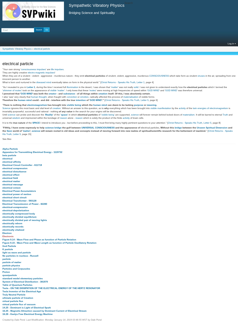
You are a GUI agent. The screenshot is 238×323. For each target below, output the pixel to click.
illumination (72, 87)
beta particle (9, 155)
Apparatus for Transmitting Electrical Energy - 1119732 (32, 152)
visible (53, 90)
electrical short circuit (14, 197)
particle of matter (11, 262)
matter (114, 87)
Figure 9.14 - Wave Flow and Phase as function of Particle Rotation (39, 239)
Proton (6, 272)
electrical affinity (11, 162)
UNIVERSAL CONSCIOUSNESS (98, 127)
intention (81, 100)
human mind (25, 100)
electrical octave (11, 187)
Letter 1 (141, 82)
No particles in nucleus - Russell (20, 255)
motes (93, 90)
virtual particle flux (12, 301)
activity (182, 108)
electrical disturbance (14, 171)
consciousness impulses (33, 69)
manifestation (164, 108)
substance (69, 93)
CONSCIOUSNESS (159, 76)
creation (103, 93)
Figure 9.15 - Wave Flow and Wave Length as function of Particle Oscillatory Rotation (49, 243)
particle (6, 259)
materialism (189, 114)
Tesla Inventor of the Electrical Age (21, 291)
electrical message (12, 184)
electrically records (12, 226)
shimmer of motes (12, 90)
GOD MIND (153, 90)
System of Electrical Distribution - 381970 (25, 281)
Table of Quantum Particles (17, 285)
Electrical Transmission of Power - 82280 (24, 204)
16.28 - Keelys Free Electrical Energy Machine (27, 314)
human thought (39, 97)
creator (52, 93)
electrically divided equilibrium (19, 217)
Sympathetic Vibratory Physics (17, 49)
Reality (49, 114)
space (64, 114)
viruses (201, 76)
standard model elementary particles (22, 278)
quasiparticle (9, 275)
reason (63, 118)
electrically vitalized (13, 230)
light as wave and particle (16, 252)
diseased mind (43, 82)
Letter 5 (145, 100)
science (11, 114)
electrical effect (10, 174)
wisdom (16, 118)
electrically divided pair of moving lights (24, 220)
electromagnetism (37, 105)
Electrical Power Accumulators (19, 191)
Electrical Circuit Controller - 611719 (22, 165)
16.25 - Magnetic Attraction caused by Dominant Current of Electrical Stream (44, 311)
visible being (74, 105)
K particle (7, 249)
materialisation (130, 97)
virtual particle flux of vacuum (18, 304)
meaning (151, 105)
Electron (7, 233)
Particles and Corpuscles (16, 268)
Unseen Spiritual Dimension (212, 127)
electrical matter (11, 181)
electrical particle (42, 49)
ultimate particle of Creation (17, 298)
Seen (9, 131)
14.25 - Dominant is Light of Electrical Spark (26, 307)
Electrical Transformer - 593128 (19, 200)
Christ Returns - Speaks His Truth (118, 82)
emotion (84, 97)
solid (136, 87)
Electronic (8, 236)
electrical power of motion (16, 194)
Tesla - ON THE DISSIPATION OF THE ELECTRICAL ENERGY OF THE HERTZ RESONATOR (51, 288)
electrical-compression (15, 207)
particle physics (11, 265)
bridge (58, 127)
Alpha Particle (10, 149)
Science (6, 108)
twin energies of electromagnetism (210, 108)
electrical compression (15, 168)
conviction (72, 97)
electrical (7, 158)
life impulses (57, 69)
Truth (225, 114)
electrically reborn (12, 223)
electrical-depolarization (15, 210)
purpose (138, 105)
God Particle (9, 246)
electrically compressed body (18, 213)
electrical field (10, 178)
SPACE (36, 122)
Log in (231, 43)
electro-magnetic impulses (41, 72)
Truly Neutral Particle (13, 294)
